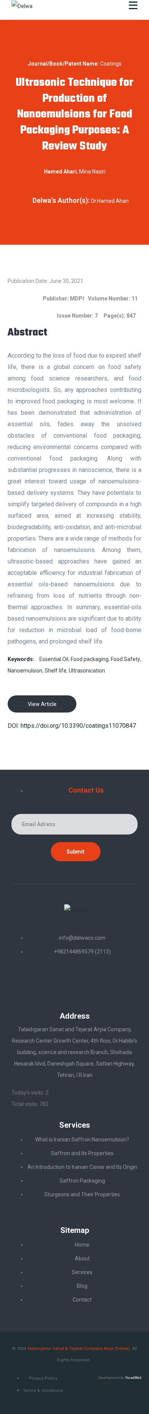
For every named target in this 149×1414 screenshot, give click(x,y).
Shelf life (55, 671)
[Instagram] (102, 979)
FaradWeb (133, 1378)
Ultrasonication (87, 671)
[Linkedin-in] (46, 979)
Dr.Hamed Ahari (110, 201)
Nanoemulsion (25, 671)
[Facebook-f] (74, 979)
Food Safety (125, 659)
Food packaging (90, 659)
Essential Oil (53, 659)
